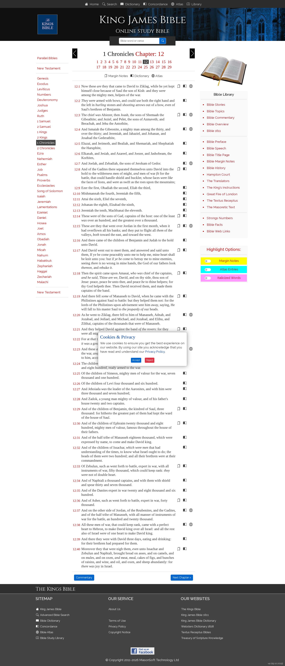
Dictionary (132, 4)
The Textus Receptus (222, 200)
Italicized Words (229, 277)
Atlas (179, 4)
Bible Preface (216, 141)
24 (140, 67)
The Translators (218, 181)
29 (169, 67)
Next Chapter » (182, 577)
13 (152, 62)
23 (134, 67)
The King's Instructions (223, 187)
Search (111, 4)
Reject (149, 360)
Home (94, 4)
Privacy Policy (117, 626)
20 (116, 67)
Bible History (216, 168)
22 (128, 67)
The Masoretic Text (221, 207)
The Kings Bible (191, 609)
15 (164, 62)
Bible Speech (216, 148)
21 (122, 67)
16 (169, 62)
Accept (136, 360)
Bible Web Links (218, 231)
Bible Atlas (46, 632)
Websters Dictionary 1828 (197, 626)
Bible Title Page (218, 155)
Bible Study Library (52, 638)
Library (196, 4)
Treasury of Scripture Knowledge (202, 638)
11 (140, 62)
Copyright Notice (119, 632)
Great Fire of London (222, 194)
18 (104, 67)
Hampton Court (218, 174)
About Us (114, 609)
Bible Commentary (220, 117)
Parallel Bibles (47, 58)
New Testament (48, 68)
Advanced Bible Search (54, 615)
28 (164, 67)
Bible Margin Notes (221, 161)
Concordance (157, 4)
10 (134, 62)
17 (98, 67)
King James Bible (50, 609)
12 (146, 62)
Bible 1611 (214, 131)
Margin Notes (229, 261)
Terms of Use (117, 620)
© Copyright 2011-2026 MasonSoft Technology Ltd (142, 660)
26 (152, 67)
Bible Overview (218, 124)
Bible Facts (215, 224)
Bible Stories (216, 104)
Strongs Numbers (220, 218)
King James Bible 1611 (195, 615)
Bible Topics (215, 111)
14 (158, 62)
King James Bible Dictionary (198, 620)
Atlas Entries (229, 269)
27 (158, 67)
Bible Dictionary (50, 620)
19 (110, 67)
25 (146, 67)
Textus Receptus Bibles (196, 632)
